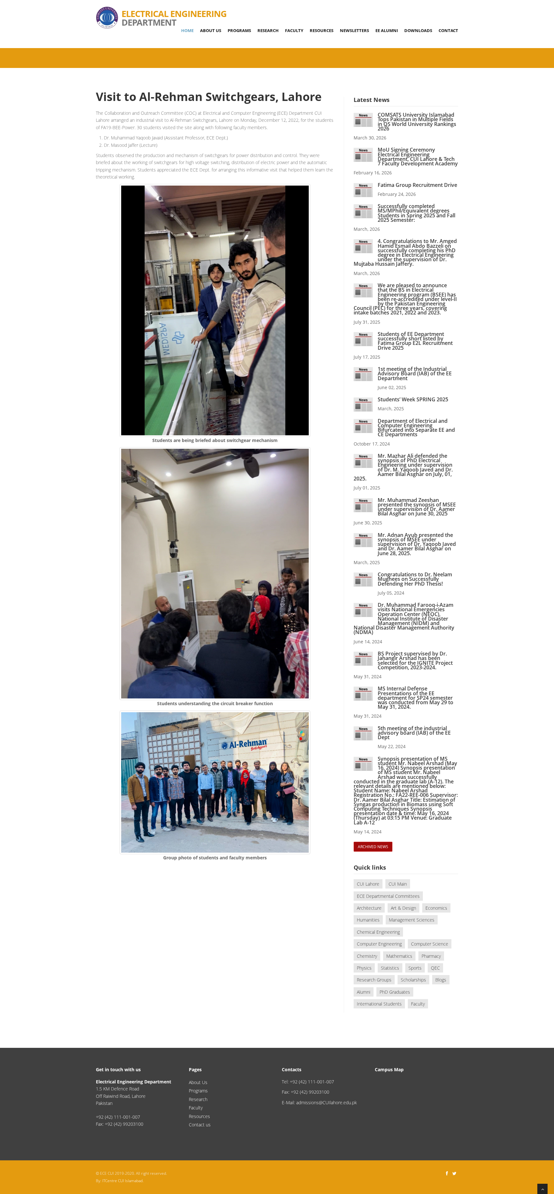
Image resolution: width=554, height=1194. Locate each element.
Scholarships (413, 980)
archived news (373, 846)
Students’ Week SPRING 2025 (413, 399)
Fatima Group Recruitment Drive (417, 184)
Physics (364, 968)
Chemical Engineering (378, 932)
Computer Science (429, 944)
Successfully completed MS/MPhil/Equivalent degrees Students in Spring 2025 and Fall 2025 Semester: (416, 213)
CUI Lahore (368, 884)
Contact (448, 30)
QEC (435, 968)
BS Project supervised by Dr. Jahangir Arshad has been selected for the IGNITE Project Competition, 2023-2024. (415, 660)
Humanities (368, 920)
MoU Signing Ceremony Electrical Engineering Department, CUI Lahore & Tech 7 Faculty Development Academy (418, 156)
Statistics (390, 968)
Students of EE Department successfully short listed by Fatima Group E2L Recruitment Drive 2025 (415, 340)
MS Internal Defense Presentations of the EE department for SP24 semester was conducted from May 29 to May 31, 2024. (415, 697)
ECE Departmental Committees (388, 896)
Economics (436, 908)
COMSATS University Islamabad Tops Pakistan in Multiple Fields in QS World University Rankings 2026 (417, 121)
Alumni (363, 992)
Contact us (200, 1125)
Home (187, 30)
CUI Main (398, 884)
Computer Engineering (379, 944)
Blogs (440, 980)
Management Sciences (411, 920)
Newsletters (354, 30)
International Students (379, 1004)
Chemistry (367, 956)
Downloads (418, 30)
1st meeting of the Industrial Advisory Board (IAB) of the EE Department (415, 373)
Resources (321, 30)
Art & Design (403, 908)
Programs (239, 30)
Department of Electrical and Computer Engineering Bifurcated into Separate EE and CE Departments (416, 427)
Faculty (294, 30)
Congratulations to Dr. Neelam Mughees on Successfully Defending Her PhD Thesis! (415, 579)
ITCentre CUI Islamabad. (123, 1180)
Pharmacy (431, 956)
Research (268, 30)
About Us (210, 30)
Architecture (369, 908)
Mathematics (399, 956)
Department (174, 10)
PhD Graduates (395, 992)
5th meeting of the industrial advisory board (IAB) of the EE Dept (414, 733)
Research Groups (374, 980)
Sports (415, 968)
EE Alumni (386, 30)
